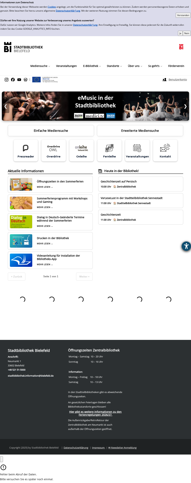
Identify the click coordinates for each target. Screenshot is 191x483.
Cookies (52, 6)
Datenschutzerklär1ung (68, 10)
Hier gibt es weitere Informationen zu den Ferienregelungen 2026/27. (95, 413)
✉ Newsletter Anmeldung (122, 447)
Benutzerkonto (178, 79)
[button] (40, 66)
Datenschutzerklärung (76, 447)
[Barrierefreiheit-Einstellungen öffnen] (186, 246)
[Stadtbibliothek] (23, 46)
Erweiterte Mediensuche (140, 130)
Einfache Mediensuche (51, 130)
